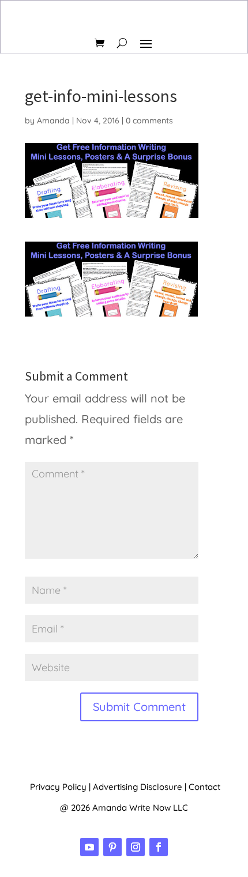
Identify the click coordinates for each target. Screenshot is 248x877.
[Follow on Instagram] (135, 847)
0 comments (149, 120)
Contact (204, 786)
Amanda (53, 120)
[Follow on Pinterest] (112, 847)
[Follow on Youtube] (89, 847)
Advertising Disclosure (137, 786)
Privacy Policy (58, 786)
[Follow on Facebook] (158, 847)
